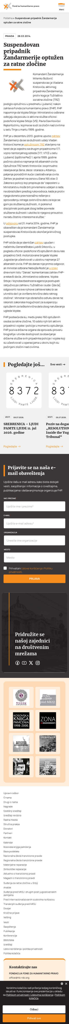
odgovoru (12, 223)
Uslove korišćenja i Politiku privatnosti (31, 570)
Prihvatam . (31, 570)
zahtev (56, 136)
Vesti (7, 417)
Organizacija (10, 532)
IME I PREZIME (10, 498)
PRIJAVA (34, 579)
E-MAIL (7, 515)
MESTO (7, 549)
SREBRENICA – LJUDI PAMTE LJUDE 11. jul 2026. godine (21, 428)
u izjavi (53, 268)
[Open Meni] (61, 7)
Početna (8, 18)
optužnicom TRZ (34, 144)
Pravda (9, 36)
